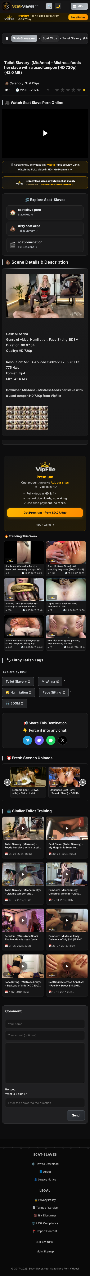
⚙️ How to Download (45, 1164)
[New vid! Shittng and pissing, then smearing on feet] (66, 626)
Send (76, 1115)
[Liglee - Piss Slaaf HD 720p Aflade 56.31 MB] (66, 589)
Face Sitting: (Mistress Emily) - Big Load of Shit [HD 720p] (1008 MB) (23, 983)
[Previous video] (7, 782)
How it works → (45, 524)
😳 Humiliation (17, 692)
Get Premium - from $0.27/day (45, 512)
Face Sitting (52, 692)
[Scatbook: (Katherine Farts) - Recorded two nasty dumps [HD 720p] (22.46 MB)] (24, 552)
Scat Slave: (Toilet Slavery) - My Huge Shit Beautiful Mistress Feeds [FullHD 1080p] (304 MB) (66, 846)
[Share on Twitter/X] (62, 740)
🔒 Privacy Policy (45, 1200)
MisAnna (48, 681)
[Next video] (82, 782)
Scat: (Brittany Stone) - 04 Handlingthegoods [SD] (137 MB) (66, 568)
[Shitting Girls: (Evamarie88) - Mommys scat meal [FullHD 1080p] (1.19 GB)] (24, 589)
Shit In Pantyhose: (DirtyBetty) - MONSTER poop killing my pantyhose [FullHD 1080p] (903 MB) (22, 642)
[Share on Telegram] (27, 740)
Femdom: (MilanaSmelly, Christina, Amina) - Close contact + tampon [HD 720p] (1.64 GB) (66, 891)
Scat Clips (50, 38)
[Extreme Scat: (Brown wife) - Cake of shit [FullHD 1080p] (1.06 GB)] (28, 777)
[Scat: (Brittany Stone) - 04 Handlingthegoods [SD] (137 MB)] (66, 552)
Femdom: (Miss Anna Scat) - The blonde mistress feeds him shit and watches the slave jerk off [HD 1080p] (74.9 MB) (22, 937)
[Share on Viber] (39, 740)
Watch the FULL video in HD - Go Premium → (45, 169)
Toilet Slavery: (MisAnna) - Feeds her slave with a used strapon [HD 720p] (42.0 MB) (23, 846)
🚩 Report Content (45, 1231)
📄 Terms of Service (45, 1207)
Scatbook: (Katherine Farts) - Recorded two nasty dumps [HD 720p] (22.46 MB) (23, 568)
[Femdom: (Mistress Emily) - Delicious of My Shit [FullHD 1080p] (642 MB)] (67, 920)
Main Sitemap (45, 1251)
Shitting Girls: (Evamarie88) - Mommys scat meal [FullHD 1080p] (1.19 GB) (21, 605)
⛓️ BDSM (13, 703)
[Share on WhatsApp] (50, 740)
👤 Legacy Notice (45, 1179)
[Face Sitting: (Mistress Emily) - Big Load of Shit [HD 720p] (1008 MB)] (23, 966)
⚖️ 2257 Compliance (45, 1223)
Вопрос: (10, 1089)
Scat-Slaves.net (24, 38)
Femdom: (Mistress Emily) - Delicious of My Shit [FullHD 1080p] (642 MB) (65, 937)
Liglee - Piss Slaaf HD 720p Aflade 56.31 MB (62, 605)
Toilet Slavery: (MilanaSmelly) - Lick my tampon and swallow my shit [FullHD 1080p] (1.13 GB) (23, 891)
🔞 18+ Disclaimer (45, 1215)
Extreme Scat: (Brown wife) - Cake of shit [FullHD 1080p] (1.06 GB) (27, 793)
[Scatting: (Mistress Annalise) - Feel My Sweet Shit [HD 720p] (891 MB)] (67, 966)
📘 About (45, 1171)
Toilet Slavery (16, 681)
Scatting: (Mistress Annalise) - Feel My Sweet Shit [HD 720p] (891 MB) (66, 983)
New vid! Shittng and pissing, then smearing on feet (64, 642)
